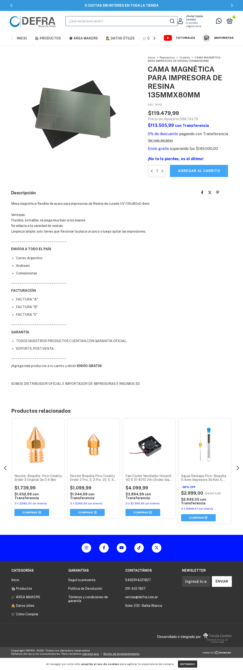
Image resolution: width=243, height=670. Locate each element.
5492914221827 (138, 580)
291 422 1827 (135, 588)
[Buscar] (172, 21)
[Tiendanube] (217, 653)
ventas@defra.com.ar (141, 597)
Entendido (187, 664)
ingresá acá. (90, 654)
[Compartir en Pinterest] (217, 192)
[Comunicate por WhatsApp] (219, 22)
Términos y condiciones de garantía (88, 599)
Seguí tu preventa (81, 580)
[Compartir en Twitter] (210, 192)
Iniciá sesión (194, 17)
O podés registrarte (193, 24)
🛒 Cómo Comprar (24, 614)
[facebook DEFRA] (104, 548)
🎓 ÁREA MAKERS (83, 38)
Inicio (22, 38)
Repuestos (167, 57)
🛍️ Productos (48, 38)
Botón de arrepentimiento (121, 654)
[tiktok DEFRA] (139, 548)
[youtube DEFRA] (121, 548)
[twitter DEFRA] (156, 548)
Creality (184, 57)
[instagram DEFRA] (86, 548)
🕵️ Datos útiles (120, 38)
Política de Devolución (85, 588)
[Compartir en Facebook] (202, 192)
